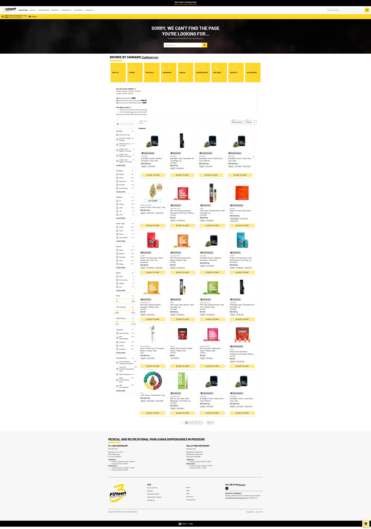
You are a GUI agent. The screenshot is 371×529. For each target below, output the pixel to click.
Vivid (141, 393)
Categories (54, 10)
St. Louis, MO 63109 (114, 456)
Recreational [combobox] (236, 122)
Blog (187, 490)
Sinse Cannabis (145, 346)
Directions (189, 496)
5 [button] (201, 422)
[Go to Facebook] (226, 488)
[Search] (367, 10)
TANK (201, 208)
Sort (247, 120)
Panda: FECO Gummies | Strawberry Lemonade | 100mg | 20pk (241, 354)
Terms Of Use (259, 512)
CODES (142, 256)
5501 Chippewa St (114, 454)
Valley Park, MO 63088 (193, 456)
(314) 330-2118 (112, 449)
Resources (89, 10)
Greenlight (144, 156)
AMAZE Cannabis (145, 205)
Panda (172, 346)
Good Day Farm (175, 208)
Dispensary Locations (154, 497)
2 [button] (190, 422)
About (188, 487)
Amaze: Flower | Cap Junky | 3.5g (152, 207)
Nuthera (232, 208)
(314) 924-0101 (191, 449)
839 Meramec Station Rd (194, 454)
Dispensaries (66, 10)
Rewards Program (44, 10)
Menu (233, 120)
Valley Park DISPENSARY (197, 446)
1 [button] (186, 422)
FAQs (188, 493)
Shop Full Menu (23, 10)
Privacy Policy (250, 512)
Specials (32, 10)
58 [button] (208, 422)
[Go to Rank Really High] (185, 523)
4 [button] (197, 422)
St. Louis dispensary (118, 446)
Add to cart (154, 175)
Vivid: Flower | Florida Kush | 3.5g (152, 395)
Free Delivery (78, 10)
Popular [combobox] (249, 122)
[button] (19, 16)
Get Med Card (190, 500)
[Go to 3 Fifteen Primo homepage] (9, 10)
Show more (120, 165)
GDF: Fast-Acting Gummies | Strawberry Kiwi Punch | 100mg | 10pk (182, 213)
